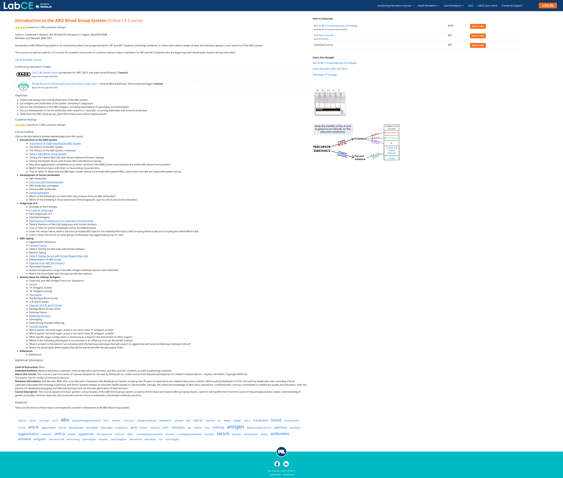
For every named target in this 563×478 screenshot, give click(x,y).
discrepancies (104, 434)
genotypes (92, 427)
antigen (235, 426)
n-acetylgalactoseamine (149, 434)
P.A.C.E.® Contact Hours (45, 72)
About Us (291, 471)
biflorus (22, 420)
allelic (130, 434)
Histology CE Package (325, 74)
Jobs (470, 5)
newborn (47, 434)
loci (161, 439)
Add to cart (478, 26)
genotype (295, 427)
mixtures (119, 434)
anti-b (33, 427)
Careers (284, 471)
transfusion (260, 420)
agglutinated (48, 427)
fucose (22, 427)
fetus (106, 420)
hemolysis (178, 427)
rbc (219, 420)
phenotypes (89, 439)
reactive (210, 420)
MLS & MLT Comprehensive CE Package (336, 25)
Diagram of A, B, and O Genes (45, 305)
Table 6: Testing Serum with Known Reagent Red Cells (58, 256)
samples (103, 439)
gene (133, 427)
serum (223, 433)
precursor (128, 420)
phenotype (107, 427)
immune (169, 434)
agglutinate (86, 434)
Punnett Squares (38, 326)
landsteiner (165, 420)
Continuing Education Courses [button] (395, 5)
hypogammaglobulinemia (86, 420)
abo (65, 419)
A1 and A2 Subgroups (41, 210)
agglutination (28, 434)
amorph (178, 420)
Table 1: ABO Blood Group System (47, 154)
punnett (209, 434)
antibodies (280, 433)
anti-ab (62, 427)
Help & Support (273, 471)
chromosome (291, 420)
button (143, 427)
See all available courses (28, 59)
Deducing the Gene (40, 315)
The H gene (35, 294)
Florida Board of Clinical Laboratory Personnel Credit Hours (65, 83)
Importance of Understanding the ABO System (55, 143)
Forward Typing (38, 245)
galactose (280, 427)
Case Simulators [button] (453, 5)
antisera (24, 439)
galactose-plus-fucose (259, 427)
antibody (218, 427)
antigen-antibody (146, 420)
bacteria (154, 427)
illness (264, 434)
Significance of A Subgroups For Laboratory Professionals (61, 220)
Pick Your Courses (324, 35)
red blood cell (56, 439)
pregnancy (122, 427)
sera (207, 427)
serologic (44, 420)
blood (276, 420)
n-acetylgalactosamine (189, 434)
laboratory (150, 439)
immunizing (73, 439)
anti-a (60, 433)
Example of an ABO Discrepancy (47, 263)
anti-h (165, 427)
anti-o (247, 420)
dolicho (198, 427)
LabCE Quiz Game (487, 5)
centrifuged (172, 439)
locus (55, 420)
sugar (237, 420)
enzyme (116, 420)
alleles (227, 420)
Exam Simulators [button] (427, 5)
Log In (547, 5)
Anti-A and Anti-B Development (46, 182)
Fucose (33, 284)
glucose (236, 434)
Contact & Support (512, 5)
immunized (135, 439)
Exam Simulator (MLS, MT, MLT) (330, 68)
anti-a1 (198, 420)
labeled (72, 434)
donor (32, 420)
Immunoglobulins (39, 192)
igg (189, 427)
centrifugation (119, 439)
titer (188, 420)
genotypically (76, 427)
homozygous (251, 434)
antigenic (40, 439)
